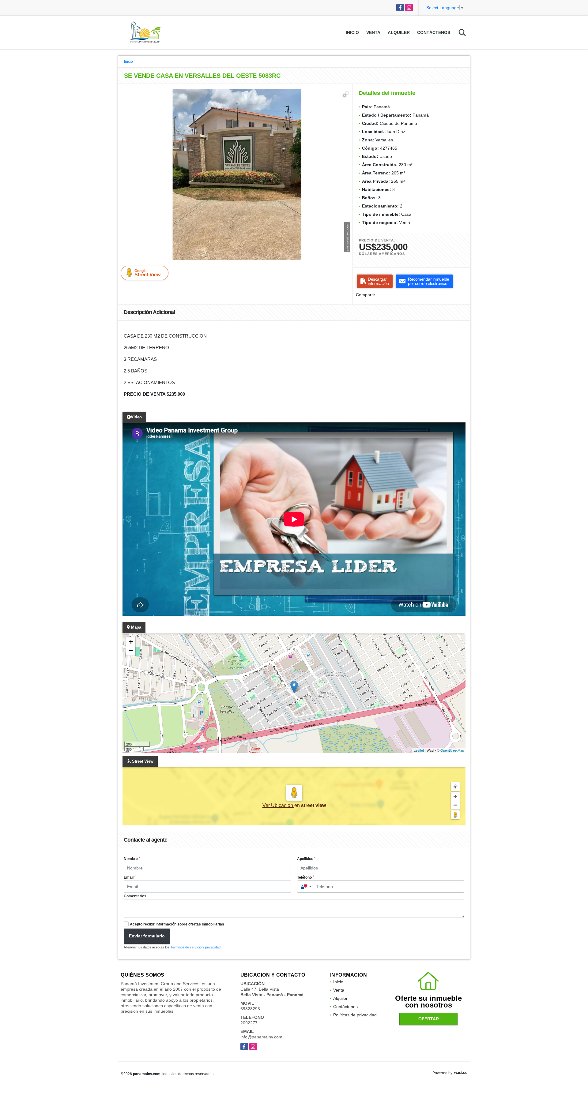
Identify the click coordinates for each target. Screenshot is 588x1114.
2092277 (249, 1022)
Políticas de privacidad (355, 1014)
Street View (147, 273)
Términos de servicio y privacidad (195, 947)
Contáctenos (433, 32)
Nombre (132, 858)
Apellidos (306, 858)
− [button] (131, 651)
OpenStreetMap (452, 750)
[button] (346, 94)
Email (130, 877)
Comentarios (135, 896)
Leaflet (419, 750)
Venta (373, 32)
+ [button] (131, 641)
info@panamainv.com (261, 1036)
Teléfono (305, 877)
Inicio (352, 32)
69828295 (250, 1008)
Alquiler (399, 32)
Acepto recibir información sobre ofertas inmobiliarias (177, 924)
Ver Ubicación (278, 805)
